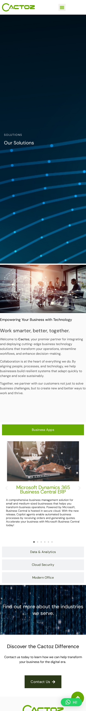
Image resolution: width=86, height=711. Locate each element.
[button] (62, 7)
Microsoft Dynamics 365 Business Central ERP (43, 489)
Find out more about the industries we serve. (43, 609)
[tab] (43, 429)
